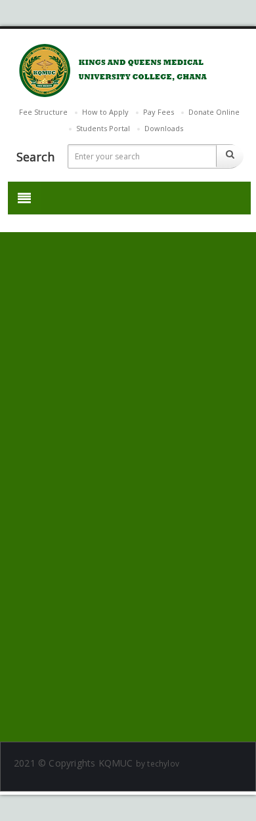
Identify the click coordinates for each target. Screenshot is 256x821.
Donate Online (214, 112)
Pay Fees (158, 112)
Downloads (163, 128)
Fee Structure (43, 112)
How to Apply (105, 112)
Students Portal (103, 128)
